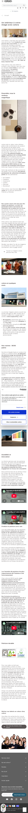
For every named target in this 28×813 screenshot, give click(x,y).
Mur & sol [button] (4, 771)
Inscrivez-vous (19, 795)
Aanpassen (13, 417)
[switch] (3, 811)
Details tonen (19, 407)
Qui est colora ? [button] (6, 762)
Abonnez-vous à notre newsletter (11, 787)
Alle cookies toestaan (14, 412)
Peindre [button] (3, 767)
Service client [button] (5, 758)
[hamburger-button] (2, 1)
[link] (8, 1)
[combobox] (14, 5)
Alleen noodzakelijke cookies (14, 422)
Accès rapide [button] (5, 780)
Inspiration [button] (4, 776)
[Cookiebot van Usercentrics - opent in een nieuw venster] (20, 390)
